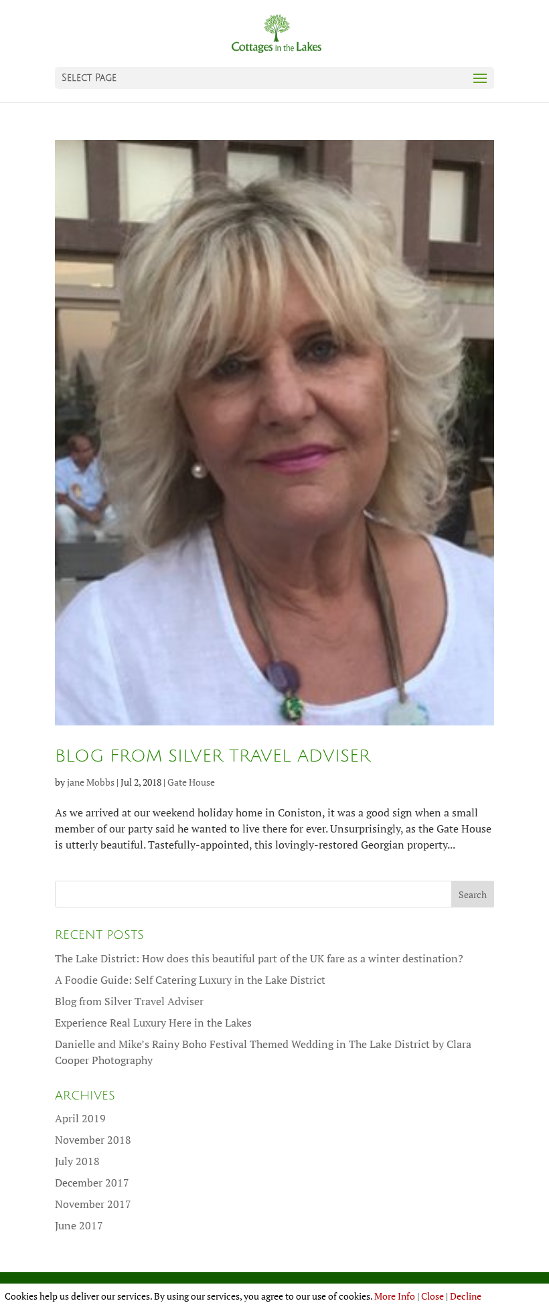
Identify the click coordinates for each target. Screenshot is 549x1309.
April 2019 (80, 1118)
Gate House (191, 782)
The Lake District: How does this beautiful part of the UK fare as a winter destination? (259, 958)
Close (432, 1296)
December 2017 (92, 1182)
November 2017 (93, 1204)
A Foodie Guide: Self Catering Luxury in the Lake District (190, 979)
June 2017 (79, 1225)
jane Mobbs (90, 782)
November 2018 (93, 1139)
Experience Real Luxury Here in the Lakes (153, 1022)
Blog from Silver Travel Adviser (212, 756)
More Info (394, 1296)
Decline (465, 1296)
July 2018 (77, 1161)
